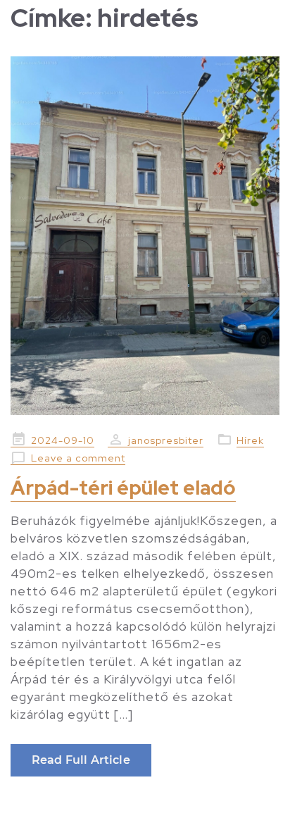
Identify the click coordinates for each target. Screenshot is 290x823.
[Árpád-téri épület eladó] (145, 235)
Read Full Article (81, 760)
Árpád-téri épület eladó (123, 487)
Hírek (250, 440)
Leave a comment (78, 458)
